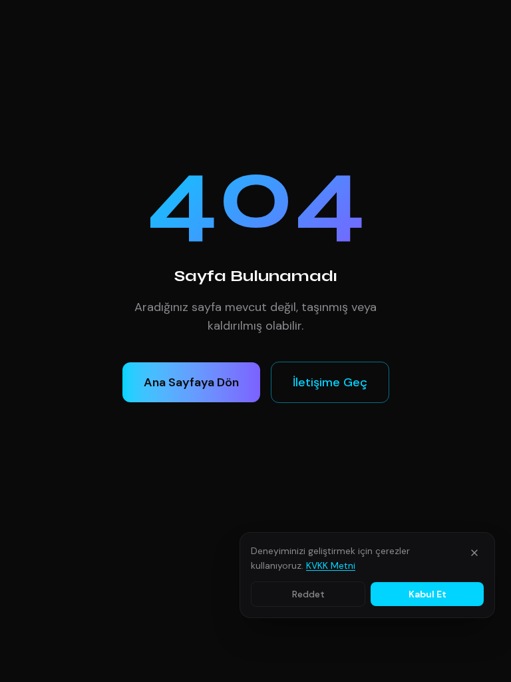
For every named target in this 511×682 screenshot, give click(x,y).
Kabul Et (427, 594)
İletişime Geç (330, 382)
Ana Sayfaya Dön (191, 382)
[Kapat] (474, 552)
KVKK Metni (330, 565)
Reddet (308, 594)
